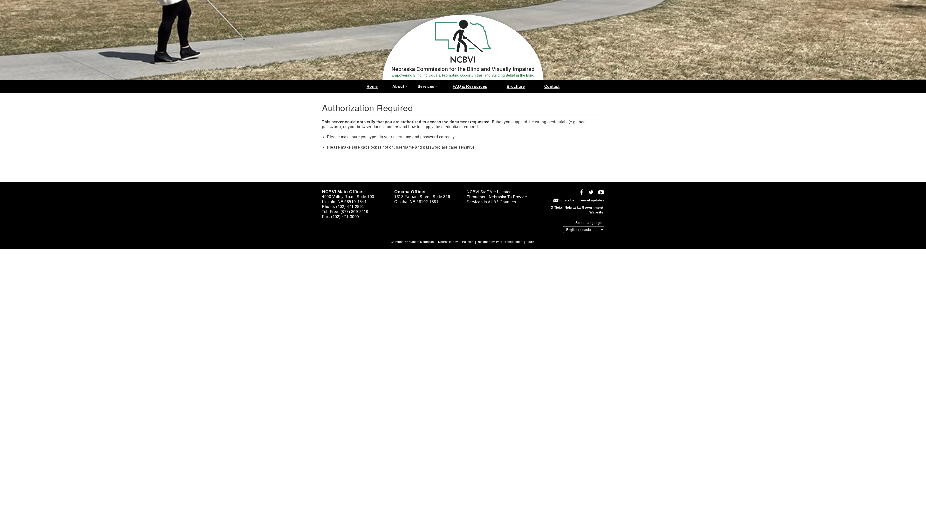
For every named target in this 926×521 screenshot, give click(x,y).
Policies (467, 242)
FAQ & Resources (470, 86)
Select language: (589, 223)
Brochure (516, 86)
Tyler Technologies (509, 242)
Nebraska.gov (448, 242)
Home (372, 86)
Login (531, 242)
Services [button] (427, 86)
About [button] (398, 86)
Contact (552, 86)
